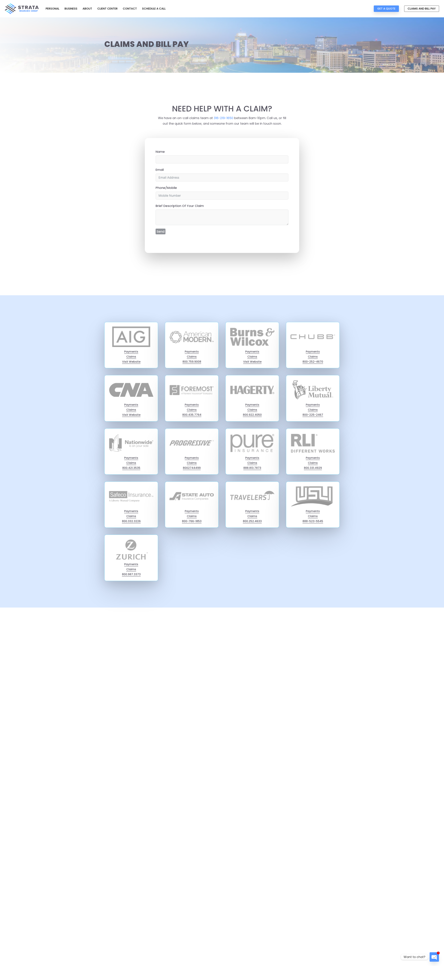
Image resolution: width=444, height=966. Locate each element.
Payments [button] (131, 352)
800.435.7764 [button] (191, 415)
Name (160, 151)
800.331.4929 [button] (313, 468)
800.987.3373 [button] (131, 574)
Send (160, 231)
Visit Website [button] (131, 362)
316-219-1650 (223, 118)
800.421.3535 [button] (131, 468)
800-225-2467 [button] (312, 415)
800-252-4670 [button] (312, 362)
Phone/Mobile (166, 188)
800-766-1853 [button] (192, 521)
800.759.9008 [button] (191, 362)
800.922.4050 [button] (252, 415)
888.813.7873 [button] (252, 468)
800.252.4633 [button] (252, 521)
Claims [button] (131, 357)
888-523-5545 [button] (312, 521)
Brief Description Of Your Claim (180, 206)
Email (160, 170)
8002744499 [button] (192, 468)
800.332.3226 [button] (131, 521)
